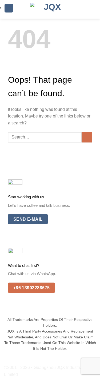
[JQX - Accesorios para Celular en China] (50, 9)
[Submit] (87, 137)
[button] (9, 8)
